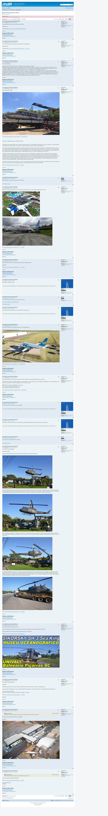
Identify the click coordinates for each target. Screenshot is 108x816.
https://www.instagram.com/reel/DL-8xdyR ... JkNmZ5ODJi (15, 389)
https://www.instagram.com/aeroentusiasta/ (8, 36)
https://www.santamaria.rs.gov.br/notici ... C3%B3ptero (15, 611)
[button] (60, 19)
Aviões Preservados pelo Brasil (10, 12)
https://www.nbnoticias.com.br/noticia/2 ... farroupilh (14, 164)
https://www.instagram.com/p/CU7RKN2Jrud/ (10, 301)
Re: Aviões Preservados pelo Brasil (11, 21)
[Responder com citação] (58, 21)
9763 (65, 24)
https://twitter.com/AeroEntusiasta (7, 35)
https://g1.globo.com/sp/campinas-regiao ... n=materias (15, 694)
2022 (65, 291)
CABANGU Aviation (7, 304)
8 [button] (68, 19)
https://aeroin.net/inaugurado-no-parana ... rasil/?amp (14, 780)
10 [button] (71, 19)
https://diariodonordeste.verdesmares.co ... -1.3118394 (14, 247)
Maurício (62, 288)
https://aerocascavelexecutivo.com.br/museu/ (10, 329)
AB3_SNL (62, 177)
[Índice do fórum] (7, 4)
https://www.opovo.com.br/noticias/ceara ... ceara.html (15, 267)
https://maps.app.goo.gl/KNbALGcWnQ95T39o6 (17, 28)
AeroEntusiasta (6, 22)
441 (65, 180)
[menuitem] (9, 8)
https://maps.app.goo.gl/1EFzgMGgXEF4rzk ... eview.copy (19, 48)
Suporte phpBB (40, 803)
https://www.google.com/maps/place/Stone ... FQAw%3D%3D (16, 136)
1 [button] (63, 19)
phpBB (34, 802)
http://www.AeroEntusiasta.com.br (7, 34)
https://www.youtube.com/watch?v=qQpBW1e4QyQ (15, 633)
